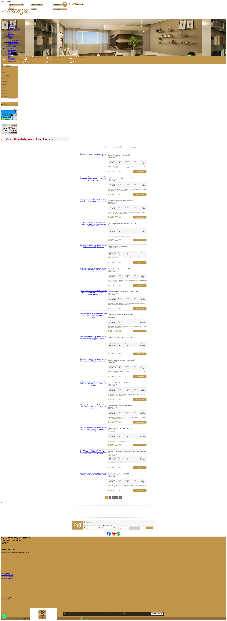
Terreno (10, 38)
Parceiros (10, 56)
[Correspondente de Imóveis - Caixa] (9, 121)
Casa (9, 27)
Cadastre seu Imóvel (10, 46)
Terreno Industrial (13, 42)
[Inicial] (15, 15)
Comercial (11, 34)
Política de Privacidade (128, 613)
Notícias (10, 54)
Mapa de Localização (7, 575)
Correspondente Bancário (15, 59)
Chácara (10, 32)
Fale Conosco (12, 61)
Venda (6, 21)
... (116, 497)
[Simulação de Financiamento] (9, 135)
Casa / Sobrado (12, 30)
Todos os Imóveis (13, 22)
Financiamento (12, 53)
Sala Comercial (12, 43)
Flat (9, 35)
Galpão (10, 37)
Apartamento (12, 26)
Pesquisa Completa (13, 51)
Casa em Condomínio (14, 29)
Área (9, 24)
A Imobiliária (12, 50)
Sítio (9, 45)
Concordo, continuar (157, 613)
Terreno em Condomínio (15, 40)
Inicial (6, 19)
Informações (8, 48)
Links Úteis (11, 58)
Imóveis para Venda (6, 599)
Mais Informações (140, 171)
